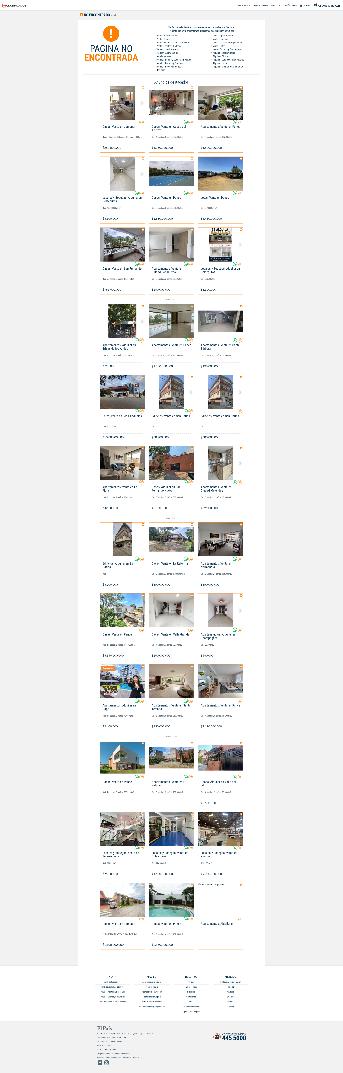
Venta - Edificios (220, 39)
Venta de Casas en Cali (112, 982)
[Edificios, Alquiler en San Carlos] (122, 539)
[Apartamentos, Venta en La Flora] (122, 463)
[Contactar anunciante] (141, 123)
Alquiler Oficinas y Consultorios (152, 1002)
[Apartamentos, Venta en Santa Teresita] (171, 681)
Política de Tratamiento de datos (109, 1041)
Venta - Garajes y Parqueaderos (227, 42)
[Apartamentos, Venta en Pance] (220, 103)
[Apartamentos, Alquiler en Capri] (122, 681)
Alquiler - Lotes (220, 63)
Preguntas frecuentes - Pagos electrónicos (113, 1054)
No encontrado (96, 15)
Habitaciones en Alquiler (152, 997)
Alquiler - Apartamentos (224, 52)
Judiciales (230, 1007)
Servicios (160, 70)
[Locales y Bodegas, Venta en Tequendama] (122, 829)
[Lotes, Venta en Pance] (220, 174)
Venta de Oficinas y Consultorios (113, 997)
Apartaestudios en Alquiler (152, 992)
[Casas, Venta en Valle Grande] (171, 610)
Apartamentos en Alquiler (151, 982)
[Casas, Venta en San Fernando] (122, 245)
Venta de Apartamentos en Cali (112, 987)
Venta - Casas (162, 39)
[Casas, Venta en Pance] (171, 174)
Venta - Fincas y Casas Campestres (173, 42)
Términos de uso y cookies (107, 1049)
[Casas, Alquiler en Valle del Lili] (220, 758)
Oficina (191, 982)
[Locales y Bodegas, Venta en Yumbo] (220, 829)
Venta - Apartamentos (223, 35)
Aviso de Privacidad (104, 1045)
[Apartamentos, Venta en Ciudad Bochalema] (171, 245)
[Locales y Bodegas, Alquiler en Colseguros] (122, 174)
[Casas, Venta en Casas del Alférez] (171, 103)
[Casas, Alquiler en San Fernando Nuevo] (171, 463)
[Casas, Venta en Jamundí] (122, 103)
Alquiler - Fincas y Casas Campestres (173, 59)
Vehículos (230, 992)
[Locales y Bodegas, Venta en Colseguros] (171, 829)
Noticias (275, 5)
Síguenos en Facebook (191, 1007)
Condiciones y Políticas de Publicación (111, 1037)
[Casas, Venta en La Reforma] (171, 539)
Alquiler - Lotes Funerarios (168, 66)
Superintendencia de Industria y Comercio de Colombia (118, 1058)
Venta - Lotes (219, 46)
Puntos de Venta (191, 987)
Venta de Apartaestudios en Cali (113, 992)
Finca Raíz (243, 5)
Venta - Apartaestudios (167, 35)
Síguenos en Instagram (191, 1012)
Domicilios (191, 992)
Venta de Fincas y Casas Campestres (112, 1002)
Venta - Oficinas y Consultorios (227, 49)
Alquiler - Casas (163, 56)
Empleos (230, 997)
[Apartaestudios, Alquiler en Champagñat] (220, 610)
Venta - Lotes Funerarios (167, 49)
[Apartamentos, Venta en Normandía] (220, 539)
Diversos (230, 1002)
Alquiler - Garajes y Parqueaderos (228, 59)
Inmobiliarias (261, 5)
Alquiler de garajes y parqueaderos (152, 1007)
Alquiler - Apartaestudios (168, 52)
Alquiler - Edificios (221, 56)
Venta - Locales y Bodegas (168, 46)
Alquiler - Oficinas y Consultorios (228, 66)
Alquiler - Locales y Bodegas (169, 63)
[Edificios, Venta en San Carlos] (171, 392)
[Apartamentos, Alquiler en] (220, 900)
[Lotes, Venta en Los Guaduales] (122, 392)
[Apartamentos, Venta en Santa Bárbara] (220, 321)
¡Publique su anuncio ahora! (230, 982)
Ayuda (191, 1002)
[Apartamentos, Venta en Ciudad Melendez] (220, 463)
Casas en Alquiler (152, 987)
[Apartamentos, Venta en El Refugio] (171, 758)
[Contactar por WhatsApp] (186, 123)
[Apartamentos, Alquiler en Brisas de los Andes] (122, 321)
